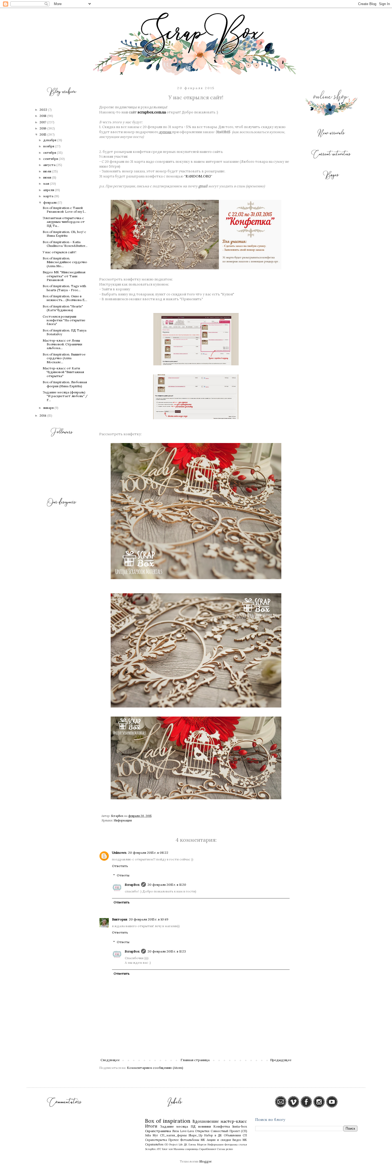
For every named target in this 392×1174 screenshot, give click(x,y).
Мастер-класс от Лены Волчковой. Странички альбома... (62, 344)
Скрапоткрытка (156, 1140)
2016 (43, 128)
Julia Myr (151, 1135)
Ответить (120, 866)
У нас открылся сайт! (59, 252)
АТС (159, 1149)
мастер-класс (234, 1121)
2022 (43, 110)
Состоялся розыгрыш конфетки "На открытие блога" (64, 320)
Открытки (202, 1131)
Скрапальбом (154, 1144)
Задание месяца (174, 1126)
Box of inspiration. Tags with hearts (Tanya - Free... (64, 288)
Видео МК (240, 1140)
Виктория (119, 919)
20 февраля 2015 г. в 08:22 (148, 853)
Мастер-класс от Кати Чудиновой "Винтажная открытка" (63, 372)
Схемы (221, 1149)
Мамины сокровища (186, 1149)
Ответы (123, 875)
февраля (50, 202)
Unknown (119, 853)
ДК (185, 1144)
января (48, 408)
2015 (43, 134)
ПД (193, 1126)
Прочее (174, 1140)
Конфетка (221, 1126)
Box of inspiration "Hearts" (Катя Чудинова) (63, 308)
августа (49, 165)
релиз (229, 1149)
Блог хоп (167, 1149)
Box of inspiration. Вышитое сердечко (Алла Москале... (64, 358)
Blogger (205, 1161)
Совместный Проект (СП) (229, 1131)
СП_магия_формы (173, 1135)
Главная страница (195, 1060)
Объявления (232, 1135)
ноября (49, 146)
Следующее (110, 1060)
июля (47, 171)
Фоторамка (231, 1144)
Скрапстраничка (158, 1131)
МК (203, 1140)
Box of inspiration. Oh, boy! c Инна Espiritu (64, 234)
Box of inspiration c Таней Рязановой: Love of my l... (64, 210)
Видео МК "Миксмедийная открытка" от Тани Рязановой (64, 276)
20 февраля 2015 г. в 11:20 (166, 885)
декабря (50, 140)
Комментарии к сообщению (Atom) (155, 1068)
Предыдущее (280, 1060)
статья (243, 1144)
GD (166, 1144)
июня (47, 177)
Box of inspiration (168, 1121)
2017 (43, 122)
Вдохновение (206, 1121)
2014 (43, 415)
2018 (43, 116)
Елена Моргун (197, 1144)
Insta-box (239, 1126)
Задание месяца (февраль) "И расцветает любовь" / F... (65, 396)
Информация (123, 820)
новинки (204, 1126)
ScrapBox (132, 885)
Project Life (176, 1144)
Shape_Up (195, 1135)
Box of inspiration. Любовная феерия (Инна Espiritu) (65, 384)
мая (46, 183)
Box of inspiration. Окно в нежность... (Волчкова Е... (65, 298)
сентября (51, 159)
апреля (49, 190)
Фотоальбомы (189, 1140)
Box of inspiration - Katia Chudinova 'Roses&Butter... (65, 244)
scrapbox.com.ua (152, 112)
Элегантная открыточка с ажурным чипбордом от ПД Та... (64, 222)
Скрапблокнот (207, 1149)
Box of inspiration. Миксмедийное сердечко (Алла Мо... (65, 262)
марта (48, 196)
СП (245, 1135)
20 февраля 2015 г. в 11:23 (166, 951)
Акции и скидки (219, 1140)
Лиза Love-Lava (183, 1131)
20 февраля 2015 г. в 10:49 (148, 919)
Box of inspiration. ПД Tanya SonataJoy (64, 332)
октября (50, 153)
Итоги (151, 1126)
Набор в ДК (213, 1135)
